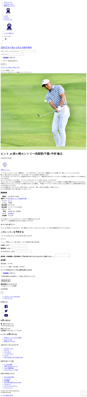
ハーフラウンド (9, 354)
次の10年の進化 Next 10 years (12, 382)
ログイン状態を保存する (10, 61)
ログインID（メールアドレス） (10, 51)
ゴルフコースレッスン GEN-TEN (16, 47)
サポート (7, 18)
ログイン (13, 270)
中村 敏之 (11, 213)
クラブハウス (8, 19)
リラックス (7, 352)
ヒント (10, 200)
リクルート (7, 384)
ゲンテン (7, 350)
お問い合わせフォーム (11, 366)
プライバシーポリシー (11, 386)
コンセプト (7, 379)
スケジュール (8, 2)
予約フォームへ (5, 170)
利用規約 (5, 57)
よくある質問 (8, 364)
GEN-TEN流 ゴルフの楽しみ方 (13, 357)
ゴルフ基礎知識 (9, 368)
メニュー (7, 33)
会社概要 (7, 380)
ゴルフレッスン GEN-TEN (12, 296)
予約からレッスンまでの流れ (13, 337)
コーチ (6, 16)
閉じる (12, 33)
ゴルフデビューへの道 (11, 370)
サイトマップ (8, 388)
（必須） (5, 245)
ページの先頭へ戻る (7, 395)
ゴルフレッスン (9, 4)
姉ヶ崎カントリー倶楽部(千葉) (17, 198)
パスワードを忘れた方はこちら (10, 67)
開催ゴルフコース (9, 5)
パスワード (4, 54)
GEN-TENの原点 (9, 377)
